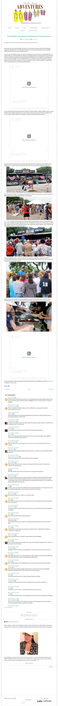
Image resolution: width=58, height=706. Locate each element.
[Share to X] (7, 386)
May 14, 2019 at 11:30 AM (13, 412)
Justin (9, 554)
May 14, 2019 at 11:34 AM (13, 419)
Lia (8, 486)
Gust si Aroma (11, 535)
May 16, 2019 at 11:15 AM (13, 598)
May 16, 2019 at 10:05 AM (13, 586)
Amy (9, 594)
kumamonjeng (11, 462)
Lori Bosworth (11, 507)
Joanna (9, 527)
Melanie (10, 567)
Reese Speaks (11, 397)
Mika (9, 574)
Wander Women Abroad (13, 456)
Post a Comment (8, 607)
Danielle (10, 428)
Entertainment (33, 27)
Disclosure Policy (33, 30)
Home (9, 27)
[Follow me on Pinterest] (30, 615)
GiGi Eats (10, 414)
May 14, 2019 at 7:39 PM (13, 468)
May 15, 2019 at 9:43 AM (13, 512)
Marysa (9, 540)
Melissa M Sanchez (12, 600)
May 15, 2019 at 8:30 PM (13, 552)
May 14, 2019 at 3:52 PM (13, 455)
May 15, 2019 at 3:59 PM (13, 533)
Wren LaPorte (11, 476)
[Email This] (5, 386)
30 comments (34, 39)
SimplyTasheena (11, 442)
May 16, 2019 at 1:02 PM (13, 605)
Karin (9, 588)
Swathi (9, 561)
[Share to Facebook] (9, 386)
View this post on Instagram (29, 87)
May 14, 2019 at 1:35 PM (13, 433)
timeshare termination (23, 627)
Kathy (9, 499)
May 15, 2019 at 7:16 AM (13, 498)
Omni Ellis (36, 627)
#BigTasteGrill (50, 381)
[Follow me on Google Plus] (27, 615)
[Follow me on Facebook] (21, 615)
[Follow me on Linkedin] (33, 615)
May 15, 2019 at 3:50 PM (13, 526)
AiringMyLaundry (12, 421)
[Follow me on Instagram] (36, 615)
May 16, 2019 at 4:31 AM (13, 579)
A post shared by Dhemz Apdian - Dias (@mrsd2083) (23, 108)
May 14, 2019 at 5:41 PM (13, 461)
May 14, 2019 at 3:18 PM (13, 447)
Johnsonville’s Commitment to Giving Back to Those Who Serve (29, 36)
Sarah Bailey (11, 449)
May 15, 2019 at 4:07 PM (13, 539)
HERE (37, 660)
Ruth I (9, 514)
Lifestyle (23, 30)
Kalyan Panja (11, 580)
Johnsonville (7, 221)
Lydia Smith (10, 548)
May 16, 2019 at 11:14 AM (13, 592)
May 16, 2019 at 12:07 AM (13, 573)
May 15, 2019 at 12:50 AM (13, 484)
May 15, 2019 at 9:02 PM (13, 560)
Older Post (51, 389)
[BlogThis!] (6, 386)
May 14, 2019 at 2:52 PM (13, 440)
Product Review (45, 27)
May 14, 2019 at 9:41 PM (13, 474)
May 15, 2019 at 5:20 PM (13, 546)
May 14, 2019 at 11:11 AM (13, 405)
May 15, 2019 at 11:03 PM (13, 566)
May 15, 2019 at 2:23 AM (13, 492)
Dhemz (23, 39)
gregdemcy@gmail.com (13, 621)
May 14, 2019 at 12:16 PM (13, 427)
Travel (24, 27)
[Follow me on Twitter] (24, 615)
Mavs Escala (11, 493)
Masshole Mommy (12, 406)
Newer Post (7, 389)
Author (17, 27)
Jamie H (9, 434)
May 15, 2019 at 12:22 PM (13, 518)
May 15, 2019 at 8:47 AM (13, 505)
